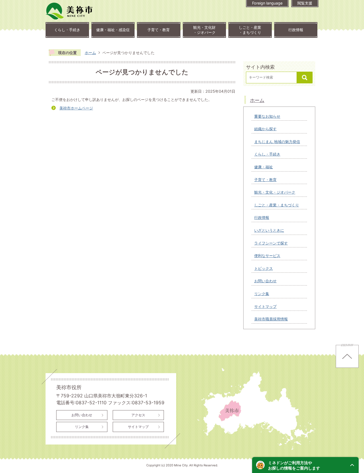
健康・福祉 (263, 167)
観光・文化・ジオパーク (274, 192)
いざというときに (269, 230)
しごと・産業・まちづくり (250, 30)
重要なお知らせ (267, 116)
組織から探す (265, 129)
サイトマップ (265, 306)
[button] (305, 465)
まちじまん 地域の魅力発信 (277, 141)
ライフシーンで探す (271, 243)
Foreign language (267, 3)
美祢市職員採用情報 (271, 319)
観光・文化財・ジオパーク (204, 30)
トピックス (263, 268)
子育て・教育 (158, 29)
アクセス (138, 415)
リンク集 (261, 293)
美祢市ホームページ (76, 108)
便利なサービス (267, 255)
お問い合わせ (265, 281)
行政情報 (295, 29)
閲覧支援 (304, 3)
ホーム (90, 52)
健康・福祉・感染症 (113, 29)
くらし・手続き (67, 29)
